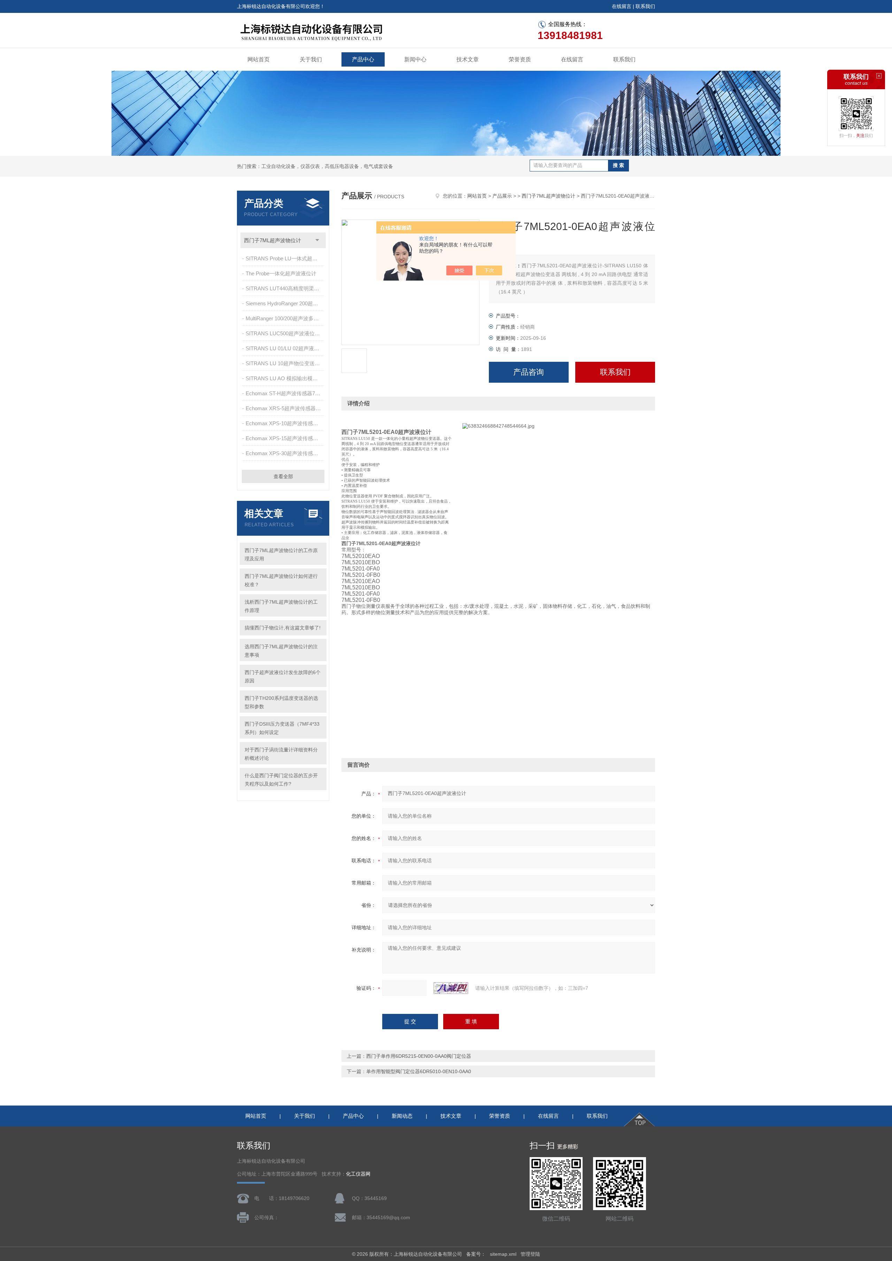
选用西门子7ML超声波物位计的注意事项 (281, 651)
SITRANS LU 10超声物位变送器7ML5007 (285, 363)
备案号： (476, 1254)
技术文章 (467, 59)
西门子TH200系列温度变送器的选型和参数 (281, 702)
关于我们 (311, 59)
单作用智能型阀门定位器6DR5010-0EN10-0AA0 (418, 1071)
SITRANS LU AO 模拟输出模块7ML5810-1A (285, 378)
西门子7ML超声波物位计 (272, 240)
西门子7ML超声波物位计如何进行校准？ (281, 580)
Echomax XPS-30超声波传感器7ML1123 (285, 453)
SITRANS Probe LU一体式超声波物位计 (285, 258)
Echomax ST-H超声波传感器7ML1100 (285, 393)
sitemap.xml (503, 1254)
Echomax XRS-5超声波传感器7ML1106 (285, 408)
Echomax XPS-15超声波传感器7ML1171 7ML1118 (285, 438)
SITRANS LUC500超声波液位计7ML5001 (285, 333)
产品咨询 (528, 372)
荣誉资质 (520, 59)
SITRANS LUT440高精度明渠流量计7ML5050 (285, 288)
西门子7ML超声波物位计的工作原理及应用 (281, 554)
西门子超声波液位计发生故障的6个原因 (283, 676)
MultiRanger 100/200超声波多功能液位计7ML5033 (285, 318)
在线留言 (621, 6)
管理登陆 (530, 1254)
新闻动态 (402, 1116)
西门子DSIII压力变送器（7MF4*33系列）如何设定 (282, 728)
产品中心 (363, 59)
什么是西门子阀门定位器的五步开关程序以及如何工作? (281, 780)
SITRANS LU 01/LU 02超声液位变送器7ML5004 (285, 348)
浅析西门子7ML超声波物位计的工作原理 (281, 606)
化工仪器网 (358, 1174)
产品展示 (502, 196)
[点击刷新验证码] (450, 988)
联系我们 (645, 6)
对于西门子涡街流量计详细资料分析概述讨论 (281, 754)
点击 (317, 240)
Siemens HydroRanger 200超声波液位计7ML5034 (285, 303)
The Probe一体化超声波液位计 (281, 273)
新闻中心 (415, 59)
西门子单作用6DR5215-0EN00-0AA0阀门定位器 (418, 1056)
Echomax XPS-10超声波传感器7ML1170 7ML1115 (285, 423)
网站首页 (258, 59)
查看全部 (283, 476)
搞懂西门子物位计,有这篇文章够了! (283, 627)
